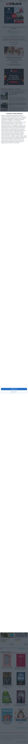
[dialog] (14, 372)
